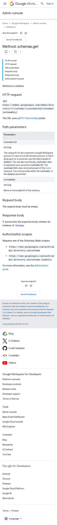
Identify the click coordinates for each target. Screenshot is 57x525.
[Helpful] (21, 33)
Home (5, 23)
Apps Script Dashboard (13, 417)
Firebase (6, 483)
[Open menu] (5, 3)
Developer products (11, 384)
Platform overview (11, 379)
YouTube (6, 454)
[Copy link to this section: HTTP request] (25, 95)
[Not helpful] (25, 33)
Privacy (15, 510)
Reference (10, 27)
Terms (5, 510)
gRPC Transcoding (28, 118)
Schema (20, 225)
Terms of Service (10, 399)
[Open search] (42, 3)
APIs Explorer (8, 426)
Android (6, 474)
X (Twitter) (7, 449)
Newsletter (7, 444)
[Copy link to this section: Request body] (25, 200)
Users (48, 168)
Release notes (9, 389)
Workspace (32, 4)
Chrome (6, 479)
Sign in (50, 3)
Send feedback (14, 39)
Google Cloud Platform (13, 488)
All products (8, 498)
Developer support (11, 394)
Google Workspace (20, 23)
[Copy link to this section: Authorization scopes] (35, 234)
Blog (4, 440)
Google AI (7, 493)
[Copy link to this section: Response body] (27, 215)
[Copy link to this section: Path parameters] (29, 127)
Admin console (12, 13)
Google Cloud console (12, 422)
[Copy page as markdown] (15, 51)
